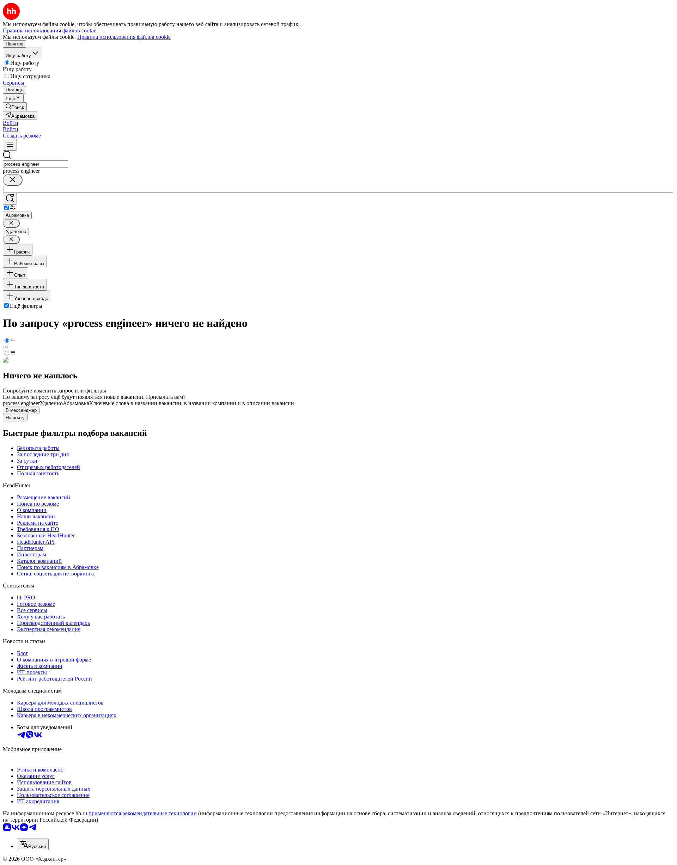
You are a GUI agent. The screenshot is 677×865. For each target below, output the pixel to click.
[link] (15, 106)
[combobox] (35, 164)
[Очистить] (13, 180)
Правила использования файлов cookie (124, 37)
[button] (10, 123)
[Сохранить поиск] (10, 199)
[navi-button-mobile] (10, 145)
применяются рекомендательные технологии (143, 813)
